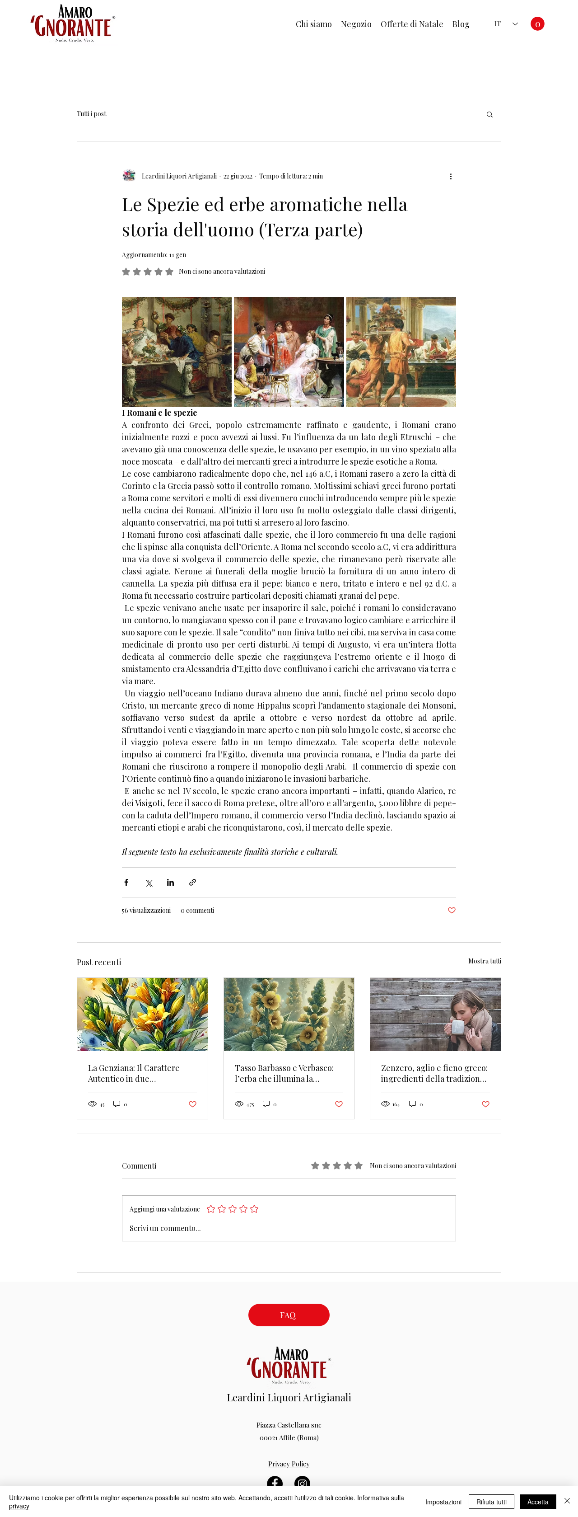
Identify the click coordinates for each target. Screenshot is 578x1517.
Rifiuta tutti (491, 1501)
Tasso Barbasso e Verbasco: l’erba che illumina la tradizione (284, 1073)
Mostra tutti (484, 961)
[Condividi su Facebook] (126, 882)
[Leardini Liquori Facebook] (275, 1484)
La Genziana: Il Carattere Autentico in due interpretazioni (134, 1073)
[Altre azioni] (450, 175)
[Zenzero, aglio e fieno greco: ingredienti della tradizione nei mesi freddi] (435, 1014)
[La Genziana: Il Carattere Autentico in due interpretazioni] (142, 1014)
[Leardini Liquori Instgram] (302, 1484)
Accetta (538, 1501)
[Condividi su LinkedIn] (170, 882)
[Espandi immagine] (177, 352)
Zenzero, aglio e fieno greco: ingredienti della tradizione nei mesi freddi (434, 1073)
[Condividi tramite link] (192, 882)
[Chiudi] (567, 1502)
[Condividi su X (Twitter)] (148, 882)
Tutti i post (91, 113)
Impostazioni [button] (443, 1501)
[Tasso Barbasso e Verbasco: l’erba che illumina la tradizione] (289, 1014)
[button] (538, 24)
